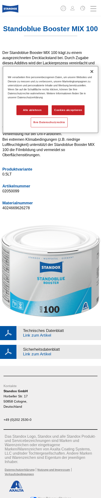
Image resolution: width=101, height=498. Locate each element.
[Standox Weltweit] (82, 8)
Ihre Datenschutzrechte (49, 122)
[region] (51, 99)
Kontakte (10, 386)
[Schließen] (92, 71)
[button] (64, 10)
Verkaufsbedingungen (19, 474)
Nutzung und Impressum (53, 469)
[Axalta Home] (10, 10)
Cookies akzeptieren (68, 110)
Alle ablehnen (32, 110)
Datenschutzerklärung (20, 469)
